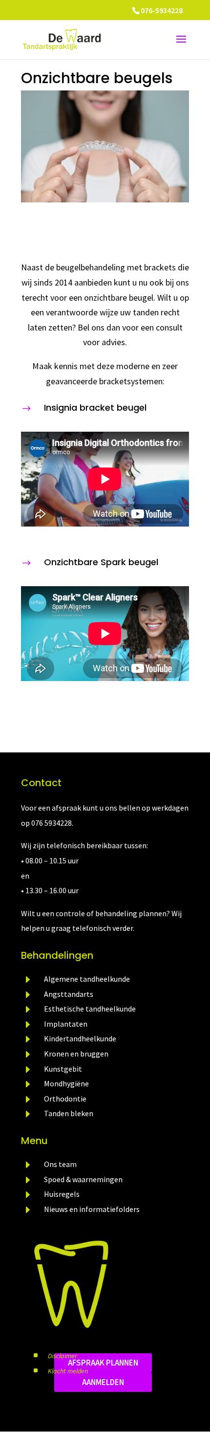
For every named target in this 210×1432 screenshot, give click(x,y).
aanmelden (103, 1382)
